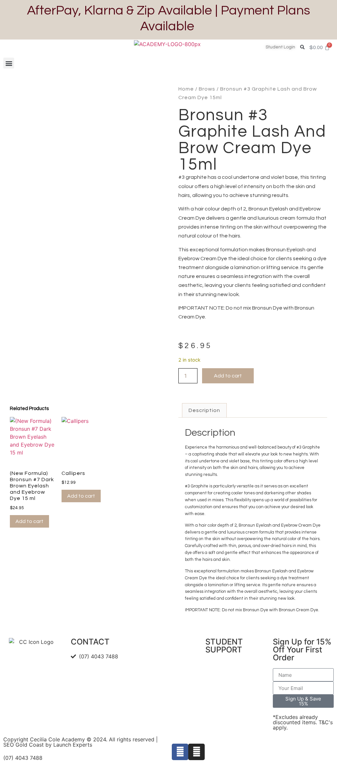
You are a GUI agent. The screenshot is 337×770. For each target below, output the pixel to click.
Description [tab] (204, 410)
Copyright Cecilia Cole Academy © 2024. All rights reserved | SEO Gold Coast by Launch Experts (80, 742)
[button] (302, 47)
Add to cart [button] (29, 521)
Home (186, 89)
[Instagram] (196, 752)
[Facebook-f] (180, 752)
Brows (207, 89)
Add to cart (228, 375)
